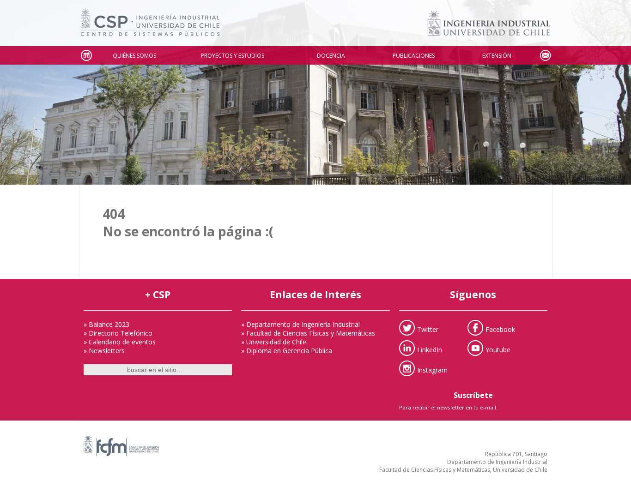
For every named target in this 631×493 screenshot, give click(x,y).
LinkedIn (429, 349)
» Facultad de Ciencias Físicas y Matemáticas (308, 333)
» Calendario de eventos (120, 341)
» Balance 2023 (106, 324)
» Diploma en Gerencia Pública (286, 350)
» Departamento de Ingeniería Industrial (300, 324)
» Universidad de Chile (273, 341)
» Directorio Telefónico (118, 333)
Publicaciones (414, 56)
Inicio (86, 56)
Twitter (427, 329)
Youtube (497, 349)
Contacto (545, 56)
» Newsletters (104, 350)
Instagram (432, 369)
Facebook (500, 329)
